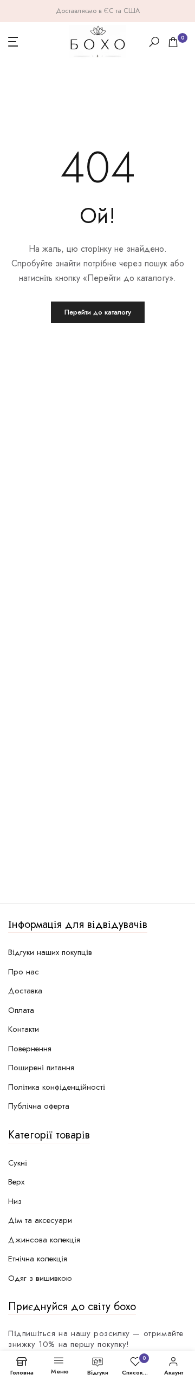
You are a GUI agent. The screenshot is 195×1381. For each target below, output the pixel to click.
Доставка (25, 991)
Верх (16, 1182)
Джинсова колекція (44, 1240)
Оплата (21, 1010)
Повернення (29, 1049)
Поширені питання (41, 1068)
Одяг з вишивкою (40, 1278)
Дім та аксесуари (40, 1220)
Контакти (23, 1029)
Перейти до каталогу (97, 312)
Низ (15, 1201)
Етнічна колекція (37, 1259)
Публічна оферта (38, 1106)
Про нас (23, 972)
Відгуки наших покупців (50, 952)
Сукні (17, 1163)
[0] (173, 42)
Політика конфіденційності (56, 1087)
